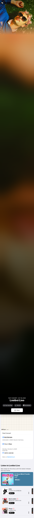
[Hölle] (5, 491)
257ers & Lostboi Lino (15, 500)
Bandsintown (11, 457)
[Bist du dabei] (5, 501)
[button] (31, 2)
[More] (29, 493)
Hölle (10, 489)
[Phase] (5, 510)
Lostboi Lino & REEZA (15, 490)
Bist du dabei (12, 499)
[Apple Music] (23, 480)
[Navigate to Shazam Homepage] (5, 3)
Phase (10, 508)
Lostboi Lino (12, 510)
